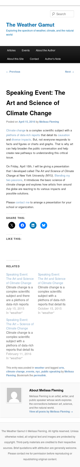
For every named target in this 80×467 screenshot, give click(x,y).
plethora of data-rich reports (23, 135)
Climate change (15, 130)
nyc (38, 371)
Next (69, 71)
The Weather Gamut (30, 24)
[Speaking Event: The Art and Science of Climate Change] (22, 293)
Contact (34, 58)
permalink (40, 375)
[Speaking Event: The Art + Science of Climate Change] (22, 339)
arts (61, 367)
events (30, 371)
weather (40, 367)
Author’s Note (53, 58)
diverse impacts (21, 139)
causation (64, 135)
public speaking (50, 371)
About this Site (15, 58)
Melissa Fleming (49, 122)
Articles (11, 50)
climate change (15, 371)
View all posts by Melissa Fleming (51, 411)
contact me (22, 202)
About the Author (45, 50)
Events (26, 50)
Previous (13, 71)
